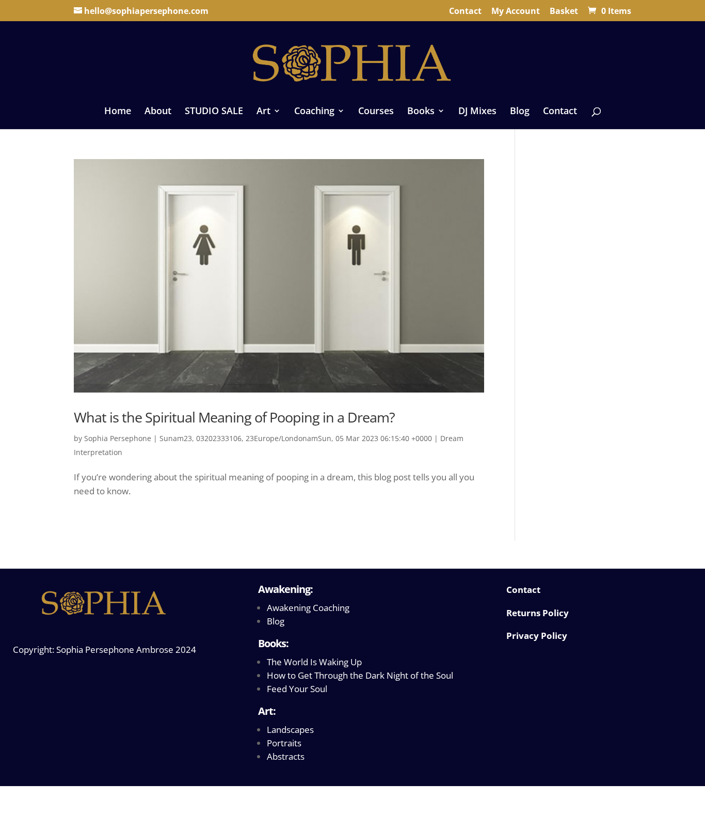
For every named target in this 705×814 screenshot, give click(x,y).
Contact (465, 12)
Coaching (314, 112)
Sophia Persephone (117, 438)
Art (263, 112)
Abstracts (286, 756)
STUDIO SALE (214, 112)
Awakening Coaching (308, 608)
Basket (564, 12)
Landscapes (290, 729)
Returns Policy (537, 613)
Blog (520, 112)
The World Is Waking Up (314, 662)
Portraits (284, 743)
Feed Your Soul (297, 689)
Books (421, 112)
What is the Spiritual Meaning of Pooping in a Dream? (234, 417)
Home (117, 112)
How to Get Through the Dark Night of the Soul (360, 675)
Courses (376, 112)
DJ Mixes (477, 112)
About (158, 112)
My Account (515, 12)
